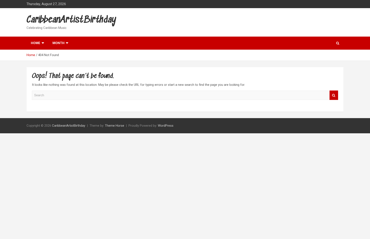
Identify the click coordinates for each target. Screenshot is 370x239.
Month (58, 43)
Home (35, 43)
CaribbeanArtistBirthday (71, 20)
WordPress (165, 126)
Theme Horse (114, 126)
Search (334, 95)
